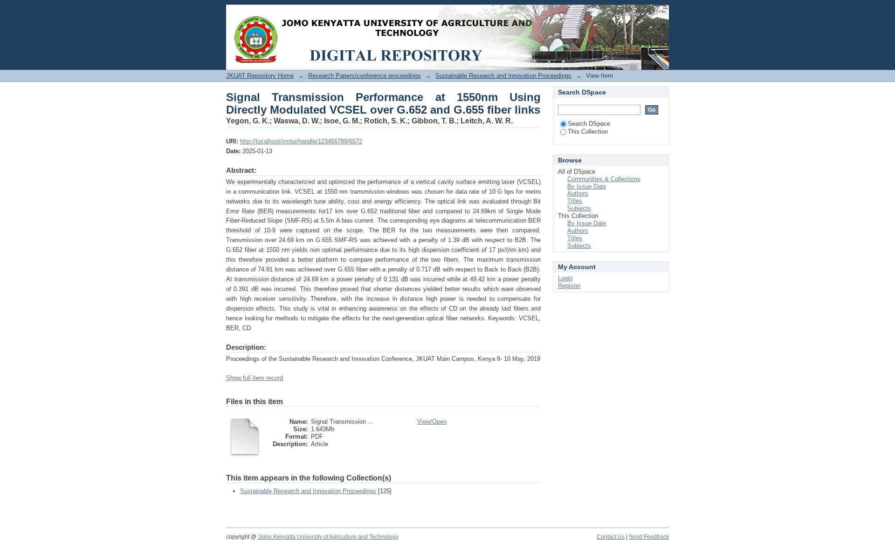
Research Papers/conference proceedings (364, 75)
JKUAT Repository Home (260, 75)
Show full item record (254, 377)
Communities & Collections (603, 179)
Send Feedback (649, 537)
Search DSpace (589, 123)
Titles (574, 200)
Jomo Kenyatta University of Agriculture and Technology (328, 537)
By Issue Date (586, 186)
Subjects (579, 208)
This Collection (588, 131)
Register (569, 285)
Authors (577, 193)
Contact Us (611, 537)
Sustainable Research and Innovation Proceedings (503, 75)
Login (661, 11)
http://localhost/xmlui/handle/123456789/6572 (301, 141)
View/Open (432, 421)
